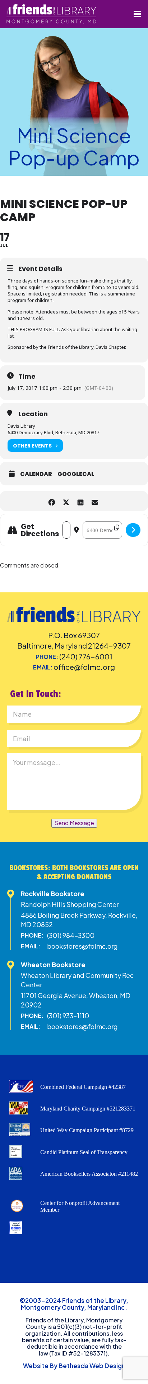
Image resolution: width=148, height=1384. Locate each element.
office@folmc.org (84, 666)
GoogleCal (75, 474)
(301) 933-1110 (68, 1015)
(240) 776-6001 (85, 656)
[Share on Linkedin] (80, 501)
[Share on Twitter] (66, 501)
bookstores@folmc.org (82, 946)
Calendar (36, 474)
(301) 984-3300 (70, 935)
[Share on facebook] (51, 501)
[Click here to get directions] (133, 530)
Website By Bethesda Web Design (74, 1366)
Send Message (74, 823)
